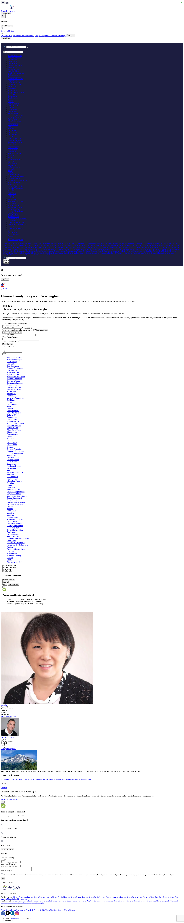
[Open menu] (3, 2)
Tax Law (11, 226)
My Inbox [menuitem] (21, 36)
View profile (11, 716)
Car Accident (12, 203)
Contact (8, 910)
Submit (5, 582)
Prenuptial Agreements (15, 140)
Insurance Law (13, 165)
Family (10, 127)
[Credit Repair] (12, 569)
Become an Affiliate (23, 910)
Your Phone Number (10, 337)
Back (4, 584)
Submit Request (14, 584)
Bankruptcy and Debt (15, 56)
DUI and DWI (12, 107)
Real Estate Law (13, 217)
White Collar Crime (14, 121)
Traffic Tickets (12, 119)
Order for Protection (14, 138)
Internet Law (12, 88)
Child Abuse (12, 130)
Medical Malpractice (14, 205)
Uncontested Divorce (15, 142)
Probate (10, 236)
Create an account (7, 849)
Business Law (12, 67)
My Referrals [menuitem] (29, 36)
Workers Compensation (15, 186)
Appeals (10, 192)
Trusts (10, 238)
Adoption (11, 128)
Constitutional (12, 96)
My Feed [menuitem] (4, 36)
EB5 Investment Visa (15, 159)
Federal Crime (12, 111)
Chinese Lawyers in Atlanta (43, 901)
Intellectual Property (14, 167)
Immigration (12, 155)
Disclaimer (53, 910)
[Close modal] (3, 802)
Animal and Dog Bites (15, 201)
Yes (3, 279)
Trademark (11, 173)
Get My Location (42, 330)
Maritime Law (12, 90)
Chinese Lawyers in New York (11, 903)
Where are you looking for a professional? (19, 330)
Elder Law (11, 230)
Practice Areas (8, 346)
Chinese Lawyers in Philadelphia (33, 903)
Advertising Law (13, 69)
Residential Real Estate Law (17, 224)
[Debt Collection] (12, 571)
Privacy (10, 100)
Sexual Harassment (14, 182)
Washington (4, 288)
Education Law (13, 123)
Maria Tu (4, 705)
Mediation (11, 197)
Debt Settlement (13, 63)
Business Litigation (14, 77)
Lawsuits (11, 190)
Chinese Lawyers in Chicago (62, 901)
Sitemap (72, 910)
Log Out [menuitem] (71, 36)
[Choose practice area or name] (27, 47)
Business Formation (14, 75)
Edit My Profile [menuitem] (12, 36)
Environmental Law (14, 84)
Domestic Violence (14, 105)
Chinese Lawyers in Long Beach (145, 901)
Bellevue (4, 788)
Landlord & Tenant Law (16, 222)
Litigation (11, 196)
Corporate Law (13, 81)
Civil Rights (12, 94)
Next (4, 344)
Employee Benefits (14, 178)
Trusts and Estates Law (15, 228)
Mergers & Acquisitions (16, 92)
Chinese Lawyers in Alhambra (23, 901)
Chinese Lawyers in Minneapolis (167, 901)
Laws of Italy (12, 150)
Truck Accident (13, 213)
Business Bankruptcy (15, 58)
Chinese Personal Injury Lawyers (137, 897)
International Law (14, 174)
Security (60, 910)
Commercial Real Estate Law (17, 219)
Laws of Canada (13, 146)
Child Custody (12, 132)
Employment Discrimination (17, 180)
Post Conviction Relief (15, 115)
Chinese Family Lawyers (96, 897)
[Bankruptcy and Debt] (12, 566)
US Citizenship (13, 163)
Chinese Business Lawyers (43, 897)
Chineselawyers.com (8, 11)
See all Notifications (7, 31)
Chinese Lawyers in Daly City (83, 901)
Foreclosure (12, 220)
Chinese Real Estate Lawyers (159, 897)
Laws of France (13, 148)
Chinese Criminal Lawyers (61, 897)
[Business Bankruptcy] (12, 567)
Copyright (11, 169)
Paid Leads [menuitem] (50, 36)
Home (2, 283)
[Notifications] (3, 16)
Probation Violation (14, 117)
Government (12, 151)
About (3, 910)
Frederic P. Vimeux (7, 737)
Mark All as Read (7, 26)
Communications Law (15, 79)
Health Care (12, 86)
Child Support (12, 134)
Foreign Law (12, 144)
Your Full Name (8, 335)
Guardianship (12, 232)
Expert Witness (13, 125)
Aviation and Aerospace (16, 73)
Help (32, 910)
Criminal (11, 102)
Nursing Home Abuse (15, 207)
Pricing (13, 910)
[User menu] (2, 33)
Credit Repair (12, 59)
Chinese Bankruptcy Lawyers (23, 897)
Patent (10, 171)
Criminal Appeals (13, 104)
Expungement (12, 109)
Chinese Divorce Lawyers (79, 897)
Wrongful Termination (15, 188)
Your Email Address (10, 341)
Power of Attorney (14, 234)
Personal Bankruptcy (15, 65)
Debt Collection (13, 61)
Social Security (13, 184)
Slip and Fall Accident (15, 211)
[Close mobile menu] (7, 3)
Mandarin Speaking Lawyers (17, 899)
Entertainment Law (14, 82)
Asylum (10, 157)
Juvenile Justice (13, 113)
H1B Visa (11, 161)
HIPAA (66, 910)
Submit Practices (8, 580)
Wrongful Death (13, 215)
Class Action (12, 194)
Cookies (42, 910)
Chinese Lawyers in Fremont (103, 901)
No (7, 279)
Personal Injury (13, 199)
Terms (47, 910)
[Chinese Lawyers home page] (11, 9)
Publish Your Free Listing (9, 799)
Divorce (10, 136)
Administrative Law (14, 153)
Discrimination (13, 98)
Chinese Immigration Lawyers (116, 897)
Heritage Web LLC (16, 918)
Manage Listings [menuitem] (40, 36)
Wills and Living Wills (15, 240)
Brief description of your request (15, 324)
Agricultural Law (13, 71)
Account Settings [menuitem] (59, 36)
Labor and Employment (16, 176)
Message (4, 716)
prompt (10, 344)
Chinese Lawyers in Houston (123, 901)
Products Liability (14, 209)
